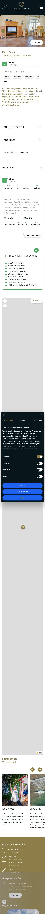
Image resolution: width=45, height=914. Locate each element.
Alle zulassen (22, 485)
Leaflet (40, 752)
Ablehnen (22, 498)
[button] (3, 31)
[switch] (40, 463)
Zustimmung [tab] (8, 420)
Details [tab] (22, 420)
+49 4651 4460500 (13, 852)
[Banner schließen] (42, 414)
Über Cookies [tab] (37, 420)
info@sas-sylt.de (14, 866)
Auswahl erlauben (22, 492)
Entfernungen (37, 300)
